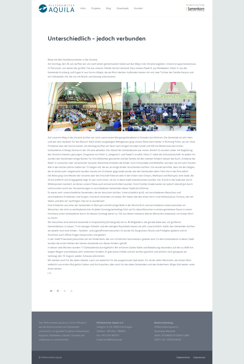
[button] (87, 8)
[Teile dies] (58, 291)
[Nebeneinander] (56, 8)
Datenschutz (183, 357)
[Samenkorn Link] (195, 9)
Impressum (199, 357)
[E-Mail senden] (51, 291)
